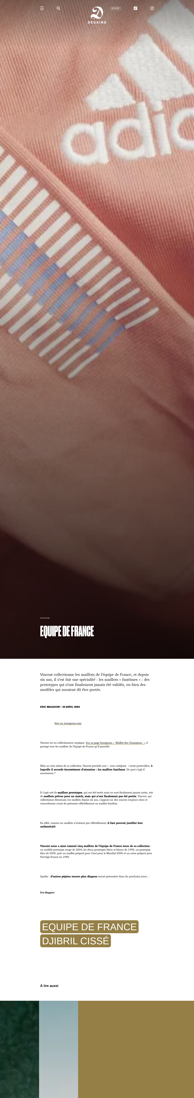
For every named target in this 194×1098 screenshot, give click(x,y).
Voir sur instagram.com (67, 723)
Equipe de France (89, 926)
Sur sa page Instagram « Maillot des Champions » (115, 742)
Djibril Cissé (75, 940)
